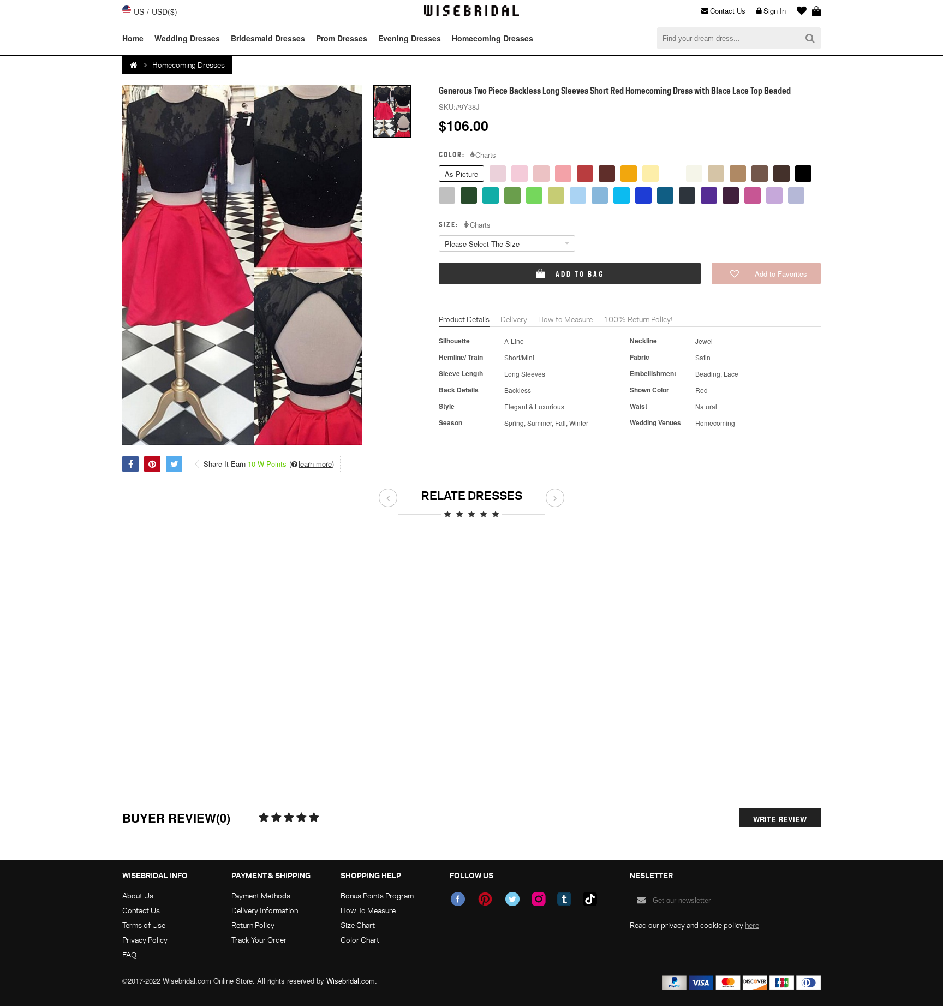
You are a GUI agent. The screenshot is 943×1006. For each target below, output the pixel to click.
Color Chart (360, 939)
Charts (485, 155)
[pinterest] (485, 899)
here (752, 925)
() (311, 464)
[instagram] (539, 899)
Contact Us (727, 10)
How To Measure (368, 910)
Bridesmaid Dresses (268, 38)
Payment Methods (260, 895)
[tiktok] (590, 899)
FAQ (129, 954)
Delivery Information (264, 910)
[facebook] (458, 899)
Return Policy (252, 925)
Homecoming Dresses (492, 38)
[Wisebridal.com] (134, 65)
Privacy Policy (145, 939)
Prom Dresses (341, 38)
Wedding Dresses (187, 38)
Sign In (774, 10)
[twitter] (512, 899)
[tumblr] (564, 899)
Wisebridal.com (350, 980)
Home (133, 38)
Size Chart (358, 925)
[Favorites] (799, 11)
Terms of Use (143, 925)
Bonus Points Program (377, 895)
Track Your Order (259, 939)
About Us (137, 895)
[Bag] (816, 11)
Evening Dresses (409, 38)
